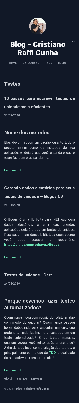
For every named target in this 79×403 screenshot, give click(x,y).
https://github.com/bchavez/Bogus (31, 245)
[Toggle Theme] (73, 41)
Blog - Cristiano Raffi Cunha (32, 388)
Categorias (31, 62)
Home (13, 62)
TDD (52, 353)
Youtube (22, 378)
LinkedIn (36, 378)
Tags (48, 62)
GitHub (8, 378)
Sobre (62, 62)
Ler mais (10, 170)
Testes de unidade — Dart (28, 275)
